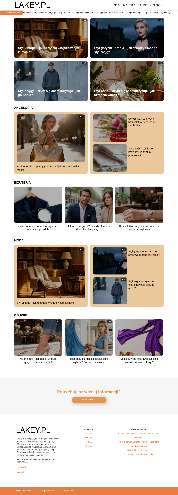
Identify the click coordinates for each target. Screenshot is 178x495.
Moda (117, 5)
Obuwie (142, 5)
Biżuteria (129, 5)
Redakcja (22, 467)
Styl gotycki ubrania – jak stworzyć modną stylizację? (125, 50)
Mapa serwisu (47, 491)
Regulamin (68, 491)
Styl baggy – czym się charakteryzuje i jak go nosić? (49, 93)
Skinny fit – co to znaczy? (139, 450)
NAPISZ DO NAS (89, 400)
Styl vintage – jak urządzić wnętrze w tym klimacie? (48, 50)
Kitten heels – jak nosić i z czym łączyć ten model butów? (38, 360)
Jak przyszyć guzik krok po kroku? (139, 454)
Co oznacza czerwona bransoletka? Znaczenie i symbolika (142, 122)
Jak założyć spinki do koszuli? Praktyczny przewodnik (140, 152)
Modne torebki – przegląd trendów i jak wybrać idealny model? (48, 168)
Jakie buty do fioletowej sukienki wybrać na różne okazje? (139, 360)
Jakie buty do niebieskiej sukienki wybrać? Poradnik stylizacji (89, 360)
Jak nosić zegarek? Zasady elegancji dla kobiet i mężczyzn (88, 228)
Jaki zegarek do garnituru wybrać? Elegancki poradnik (38, 228)
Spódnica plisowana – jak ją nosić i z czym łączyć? (70, 13)
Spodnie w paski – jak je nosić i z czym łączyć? (122, 13)
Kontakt (21, 472)
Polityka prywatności (23, 491)
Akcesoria (156, 5)
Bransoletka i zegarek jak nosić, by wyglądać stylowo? (139, 228)
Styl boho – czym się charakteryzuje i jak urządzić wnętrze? (124, 93)
